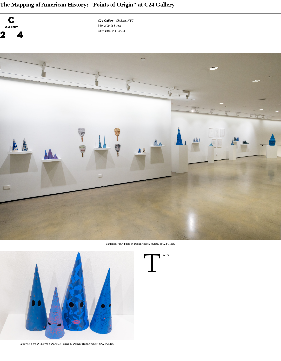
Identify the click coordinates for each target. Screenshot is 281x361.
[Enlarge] (276, 57)
